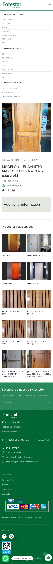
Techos (5, 31)
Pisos (4, 27)
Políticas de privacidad (11, 427)
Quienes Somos (9, 480)
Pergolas (6, 39)
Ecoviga (6, 54)
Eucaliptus (7, 69)
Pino (4, 66)
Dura (4, 77)
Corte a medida (9, 88)
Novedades (7, 489)
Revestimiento (9, 35)
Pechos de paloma (11, 96)
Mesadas (6, 23)
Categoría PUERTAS (29, 160)
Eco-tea (6, 62)
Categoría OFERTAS (10, 160)
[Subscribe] (48, 402)
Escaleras (7, 20)
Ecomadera (7, 58)
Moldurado (7, 92)
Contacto (6, 494)
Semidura (6, 73)
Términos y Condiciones (12, 422)
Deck (4, 43)
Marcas (5, 485)
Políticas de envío (9, 431)
